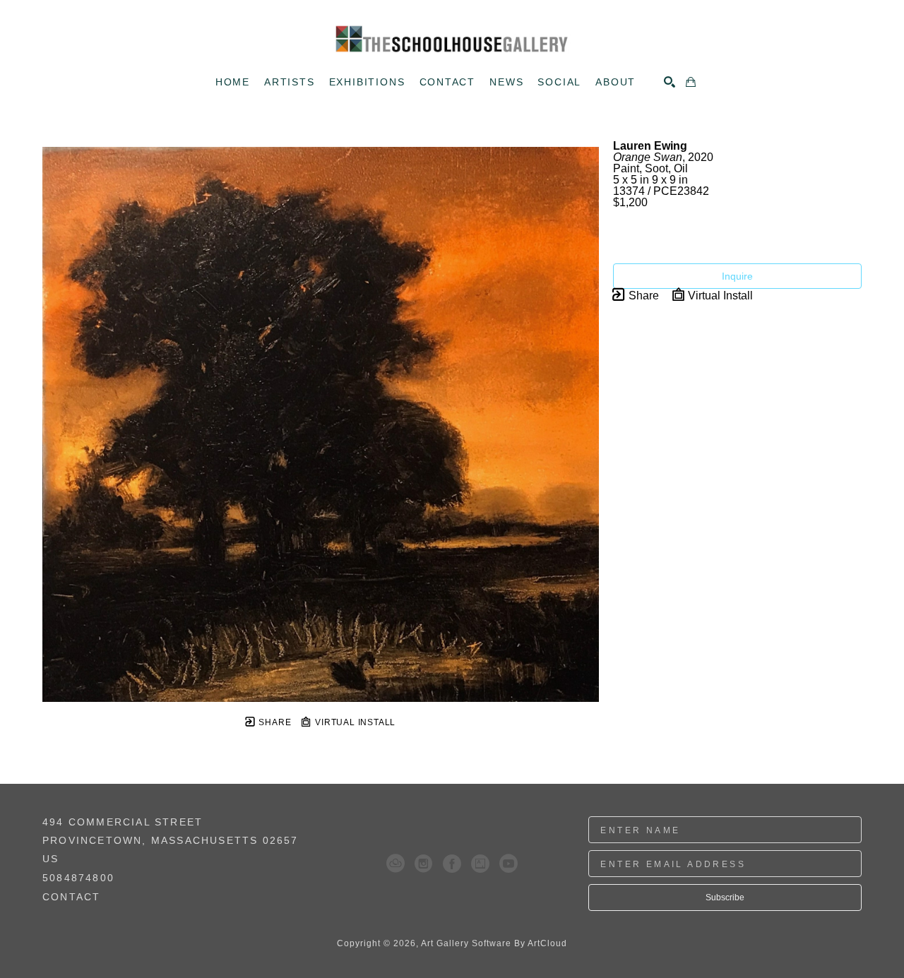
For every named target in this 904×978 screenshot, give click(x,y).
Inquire (737, 276)
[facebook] (452, 863)
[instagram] (424, 863)
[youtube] (508, 863)
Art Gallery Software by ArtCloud (494, 943)
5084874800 (78, 878)
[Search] (669, 82)
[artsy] (480, 863)
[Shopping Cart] (691, 82)
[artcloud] (395, 863)
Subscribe (725, 897)
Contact (71, 897)
